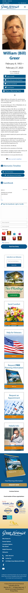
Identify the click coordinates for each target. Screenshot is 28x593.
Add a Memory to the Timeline (14, 80)
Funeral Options (6, 541)
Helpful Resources (7, 549)
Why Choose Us (6, 538)
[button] (25, 7)
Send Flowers (10, 87)
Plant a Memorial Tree (13, 91)
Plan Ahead (5, 546)
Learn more (14, 356)
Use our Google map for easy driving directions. (14, 577)
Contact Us (9, 1)
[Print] (14, 95)
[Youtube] (3, 569)
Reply (2, 199)
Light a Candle (10, 76)
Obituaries (4, 1)
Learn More (14, 416)
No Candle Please (6, 242)
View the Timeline (9, 172)
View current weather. (15, 159)
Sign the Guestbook (12, 84)
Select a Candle (5, 229)
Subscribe (14, 265)
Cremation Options (7, 544)
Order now (14, 386)
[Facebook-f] (3, 565)
